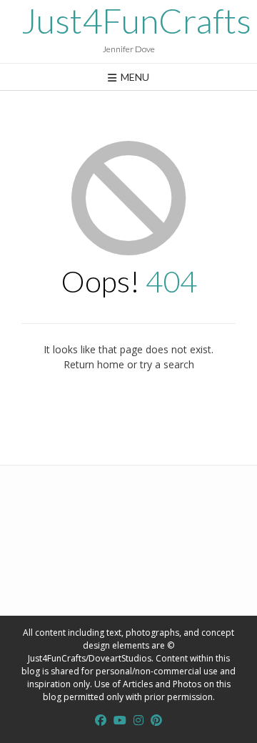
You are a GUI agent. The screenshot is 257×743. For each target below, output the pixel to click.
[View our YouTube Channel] (120, 720)
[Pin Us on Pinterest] (156, 720)
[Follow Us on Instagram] (138, 720)
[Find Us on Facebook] (100, 720)
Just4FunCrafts (136, 21)
